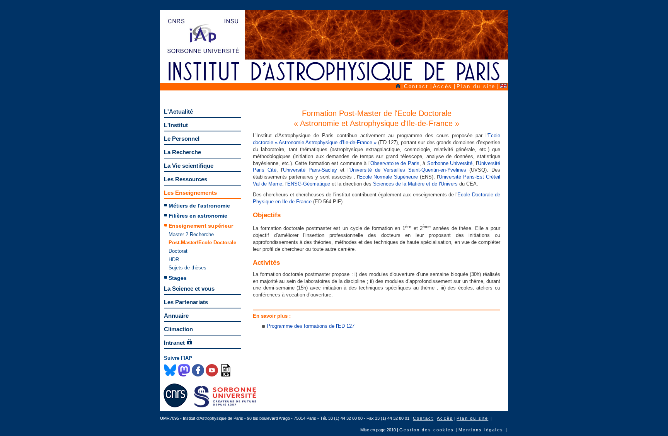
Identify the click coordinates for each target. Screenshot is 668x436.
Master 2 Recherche (191, 234)
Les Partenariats (186, 302)
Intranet (174, 342)
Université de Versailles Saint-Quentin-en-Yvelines (407, 170)
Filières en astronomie (198, 216)
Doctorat (178, 251)
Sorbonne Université (450, 163)
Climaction (178, 329)
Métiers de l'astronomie (199, 206)
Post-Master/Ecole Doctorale (202, 242)
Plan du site (476, 86)
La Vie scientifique (188, 165)
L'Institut (176, 125)
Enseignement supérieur (201, 226)
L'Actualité (178, 111)
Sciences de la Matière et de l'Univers (415, 184)
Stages (178, 278)
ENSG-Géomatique (308, 184)
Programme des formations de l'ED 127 (310, 326)
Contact (416, 86)
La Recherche (182, 152)
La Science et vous (189, 288)
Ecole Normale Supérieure (388, 177)
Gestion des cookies (426, 429)
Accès (442, 86)
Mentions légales (480, 429)
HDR (174, 259)
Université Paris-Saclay (310, 170)
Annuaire (176, 315)
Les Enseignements (190, 192)
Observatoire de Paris (394, 163)
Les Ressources (185, 179)
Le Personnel (181, 138)
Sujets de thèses (187, 268)
